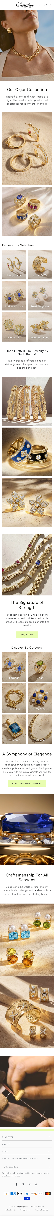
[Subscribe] (50, 1167)
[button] (40, 5)
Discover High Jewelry (27, 783)
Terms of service (41, 1210)
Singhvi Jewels (22, 1206)
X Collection (27, 979)
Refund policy (11, 1210)
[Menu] (3, 5)
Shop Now (27, 635)
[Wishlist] (45, 5)
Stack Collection (27, 906)
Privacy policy (25, 1210)
